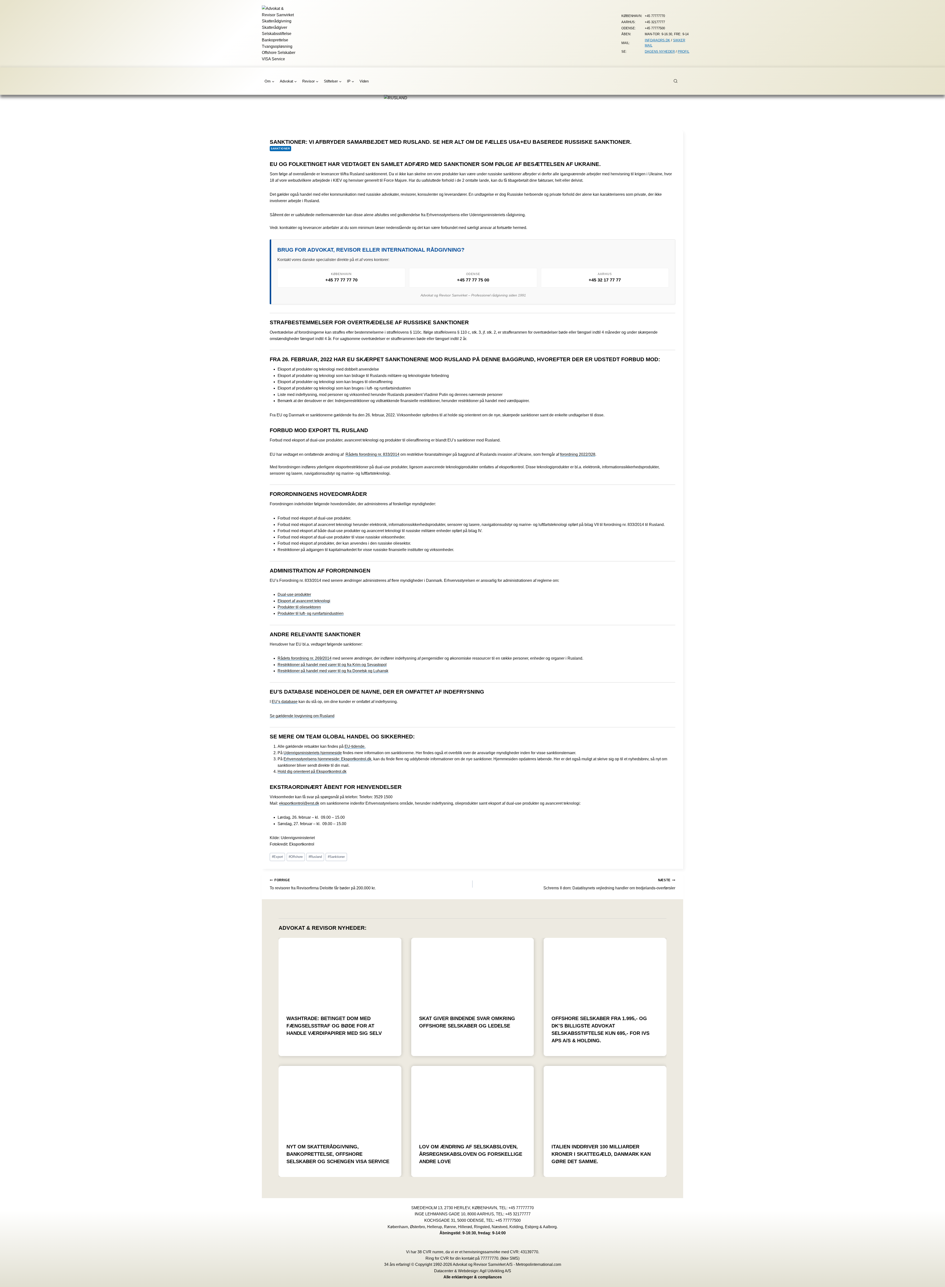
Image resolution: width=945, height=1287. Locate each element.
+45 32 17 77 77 (605, 279)
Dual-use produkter (294, 594)
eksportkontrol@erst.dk (299, 803)
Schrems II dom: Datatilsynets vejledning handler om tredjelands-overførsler (609, 884)
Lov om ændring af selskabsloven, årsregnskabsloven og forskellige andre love (470, 1154)
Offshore (296, 857)
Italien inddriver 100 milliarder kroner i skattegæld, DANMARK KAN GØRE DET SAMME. (601, 1154)
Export (277, 857)
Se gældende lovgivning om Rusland (302, 716)
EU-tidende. (355, 746)
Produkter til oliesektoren (299, 607)
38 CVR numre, (430, 1252)
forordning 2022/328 (577, 454)
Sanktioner (280, 148)
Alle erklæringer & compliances (472, 1277)
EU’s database (285, 702)
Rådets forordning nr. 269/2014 (304, 658)
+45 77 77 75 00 (473, 279)
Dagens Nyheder (660, 51)
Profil (683, 51)
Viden (364, 81)
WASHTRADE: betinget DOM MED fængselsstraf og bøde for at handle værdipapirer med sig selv (334, 1026)
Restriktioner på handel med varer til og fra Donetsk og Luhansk (333, 671)
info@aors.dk (657, 40)
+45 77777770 (521, 1208)
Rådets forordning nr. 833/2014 (372, 454)
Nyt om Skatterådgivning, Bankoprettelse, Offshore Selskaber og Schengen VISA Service (337, 1154)
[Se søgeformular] (678, 81)
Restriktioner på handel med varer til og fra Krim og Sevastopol (332, 665)
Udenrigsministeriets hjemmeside (313, 753)
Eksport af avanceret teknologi (304, 601)
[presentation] (340, 972)
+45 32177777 (518, 1214)
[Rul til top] (934, 1279)
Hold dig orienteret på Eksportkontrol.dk (312, 771)
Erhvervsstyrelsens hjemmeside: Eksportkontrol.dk (327, 759)
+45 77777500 (508, 1220)
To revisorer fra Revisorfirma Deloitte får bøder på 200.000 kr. (323, 884)
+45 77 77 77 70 (341, 279)
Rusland (315, 857)
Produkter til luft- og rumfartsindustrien (311, 613)
